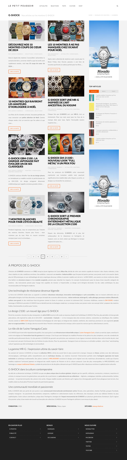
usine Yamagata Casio (87, 332)
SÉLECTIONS (55, 6)
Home (91, 15)
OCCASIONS (52, 437)
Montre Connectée (15, 171)
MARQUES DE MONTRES (102, 15)
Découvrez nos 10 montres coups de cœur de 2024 (24, 47)
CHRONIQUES (38, 54)
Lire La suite (14, 71)
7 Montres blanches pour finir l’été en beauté (25, 220)
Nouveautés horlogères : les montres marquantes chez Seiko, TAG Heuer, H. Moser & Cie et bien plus (107, 105)
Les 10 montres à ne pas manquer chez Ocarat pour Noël (63, 47)
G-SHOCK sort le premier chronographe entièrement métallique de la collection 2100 (64, 220)
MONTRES (76, 109)
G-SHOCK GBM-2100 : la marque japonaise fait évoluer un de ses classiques (23, 162)
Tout (113, 91)
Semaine (94, 91)
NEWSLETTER (90, 429)
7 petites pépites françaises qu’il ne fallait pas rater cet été (106, 96)
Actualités (65, 54)
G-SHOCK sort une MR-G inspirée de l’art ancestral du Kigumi (63, 102)
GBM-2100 (24, 321)
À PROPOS (12, 429)
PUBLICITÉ (12, 433)
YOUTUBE (89, 450)
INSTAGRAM (90, 433)
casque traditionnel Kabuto (26, 364)
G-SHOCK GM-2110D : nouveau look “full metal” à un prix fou (61, 160)
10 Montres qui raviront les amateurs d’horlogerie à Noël (25, 104)
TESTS (64, 6)
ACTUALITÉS (43, 6)
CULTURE (72, 6)
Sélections (29, 54)
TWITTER (89, 442)
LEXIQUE (50, 433)
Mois (103, 91)
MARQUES (51, 429)
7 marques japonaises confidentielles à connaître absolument (107, 131)
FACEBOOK (89, 437)
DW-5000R (109, 300)
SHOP (80, 6)
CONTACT (12, 437)
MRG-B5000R (54, 358)
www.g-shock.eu (98, 406)
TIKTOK (88, 446)
